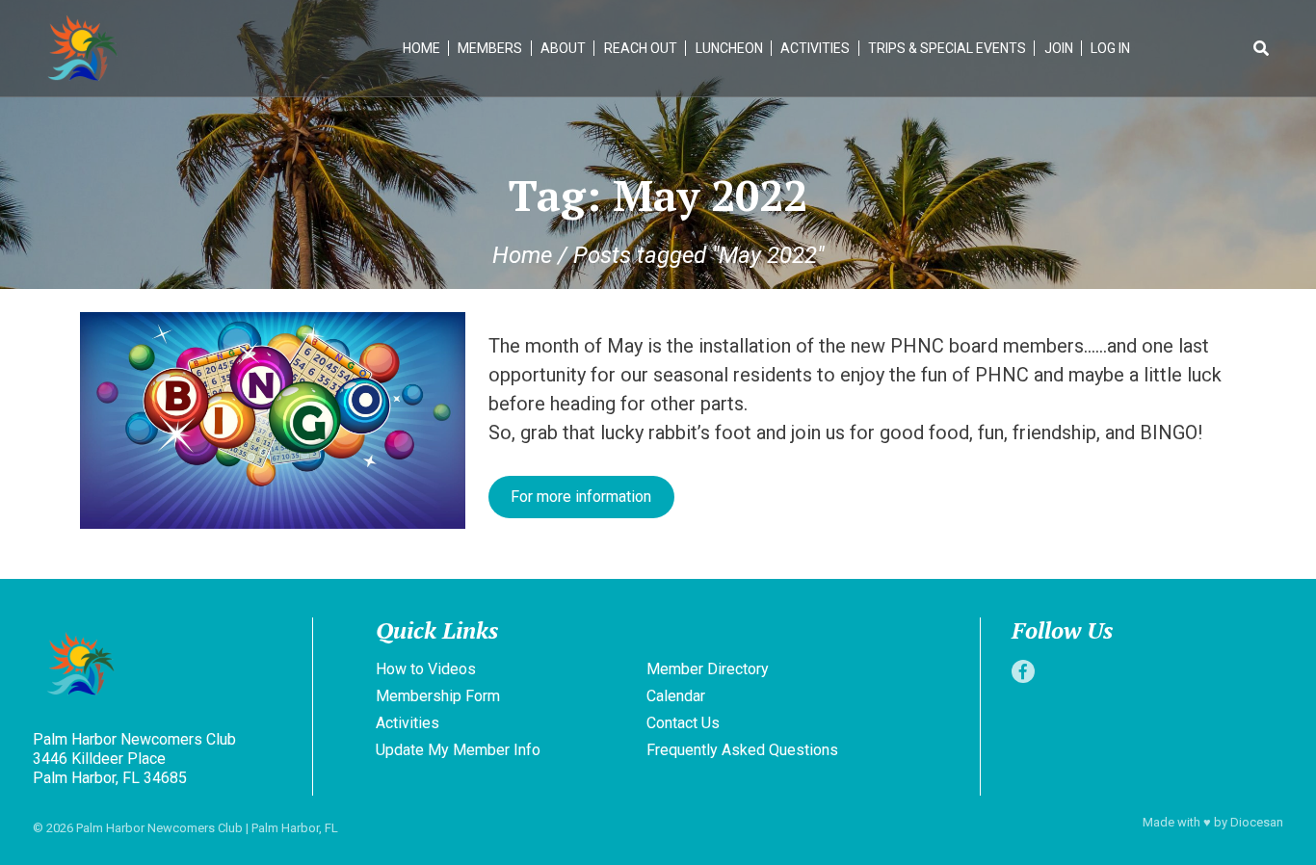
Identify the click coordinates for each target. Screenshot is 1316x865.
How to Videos (426, 669)
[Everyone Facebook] (1023, 671)
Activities (815, 48)
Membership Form (438, 696)
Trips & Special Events (947, 48)
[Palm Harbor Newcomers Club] (168, 666)
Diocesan (1256, 822)
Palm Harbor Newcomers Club (159, 828)
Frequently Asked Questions (742, 750)
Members (490, 48)
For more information (581, 496)
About (563, 48)
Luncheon (729, 48)
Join (1058, 48)
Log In (1110, 48)
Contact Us (683, 723)
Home (421, 48)
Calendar (675, 696)
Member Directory (707, 669)
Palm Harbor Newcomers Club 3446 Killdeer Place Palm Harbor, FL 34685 (134, 758)
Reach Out (640, 48)
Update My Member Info (458, 750)
